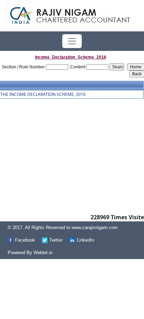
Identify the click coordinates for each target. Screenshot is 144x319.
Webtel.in (43, 252)
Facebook (25, 240)
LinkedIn (85, 240)
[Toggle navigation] (72, 41)
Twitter (56, 240)
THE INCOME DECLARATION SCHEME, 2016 (43, 94)
